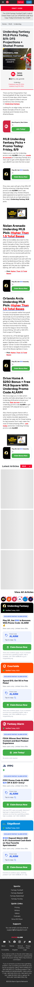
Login (29, 2)
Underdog (17, 24)
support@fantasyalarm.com (17, 930)
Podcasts (17, 916)
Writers (17, 910)
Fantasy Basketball (17, 896)
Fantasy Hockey (17, 899)
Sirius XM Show (17, 919)
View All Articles (23, 592)
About (3, 946)
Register (15, 950)
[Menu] (2, 2)
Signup (20, 2)
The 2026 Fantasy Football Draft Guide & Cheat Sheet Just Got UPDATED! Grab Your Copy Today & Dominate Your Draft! (17, 16)
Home (4, 24)
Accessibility (5, 950)
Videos (17, 913)
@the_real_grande (17, 79)
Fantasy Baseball (17, 893)
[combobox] (26, 466)
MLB (10, 24)
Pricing (17, 907)
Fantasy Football (17, 890)
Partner (12, 946)
